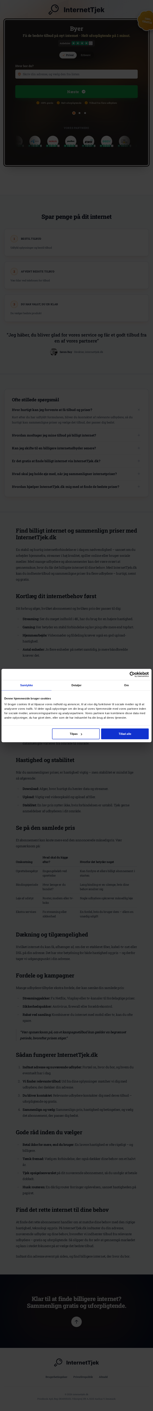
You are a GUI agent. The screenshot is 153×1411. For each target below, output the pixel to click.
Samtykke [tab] (26, 685)
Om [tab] (126, 685)
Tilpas (74, 733)
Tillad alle (125, 733)
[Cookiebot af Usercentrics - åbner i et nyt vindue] (132, 674)
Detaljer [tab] (76, 685)
